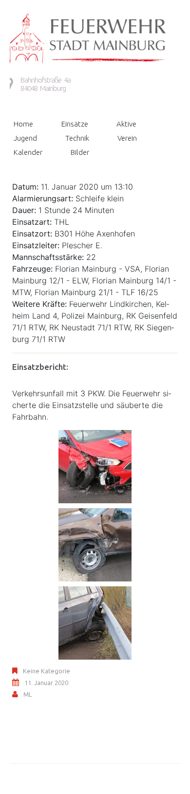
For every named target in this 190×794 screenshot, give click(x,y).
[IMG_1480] (95, 544)
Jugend (25, 138)
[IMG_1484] (95, 622)
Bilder (80, 152)
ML (27, 694)
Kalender (28, 152)
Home (23, 124)
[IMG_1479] (95, 466)
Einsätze (74, 124)
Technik (77, 138)
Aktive (126, 124)
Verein (127, 138)
